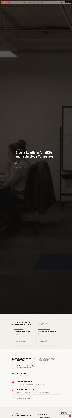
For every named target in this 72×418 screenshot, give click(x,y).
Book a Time (67, 2)
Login (61, 2)
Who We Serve (24, 2)
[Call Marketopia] (58, 2)
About (33, 2)
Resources (42, 2)
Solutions (29, 2)
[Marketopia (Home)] (6, 2)
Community (37, 2)
